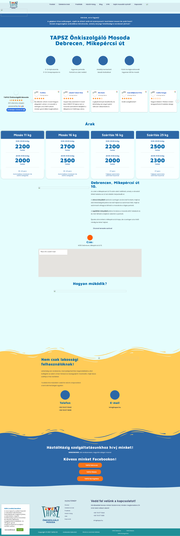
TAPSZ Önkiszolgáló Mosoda (16, 97)
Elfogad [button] (20, 530)
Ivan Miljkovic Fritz (134, 93)
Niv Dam (101, 93)
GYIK (108, 4)
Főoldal (52, 4)
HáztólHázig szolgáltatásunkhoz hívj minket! (90, 447)
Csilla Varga (161, 93)
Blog (100, 4)
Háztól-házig (91, 4)
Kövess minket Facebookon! (90, 459)
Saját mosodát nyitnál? (122, 4)
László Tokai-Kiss (76, 93)
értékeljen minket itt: (15, 110)
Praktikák (78, 4)
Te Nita (43, 93)
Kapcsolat (138, 4)
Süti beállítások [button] (10, 530)
